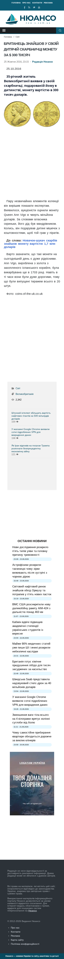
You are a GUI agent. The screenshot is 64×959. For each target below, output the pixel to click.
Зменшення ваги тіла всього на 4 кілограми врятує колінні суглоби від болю (31, 718)
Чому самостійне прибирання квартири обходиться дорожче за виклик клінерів (31, 736)
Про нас (26, 3)
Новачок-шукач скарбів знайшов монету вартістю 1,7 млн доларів (30, 244)
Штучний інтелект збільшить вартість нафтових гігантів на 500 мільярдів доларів (31, 416)
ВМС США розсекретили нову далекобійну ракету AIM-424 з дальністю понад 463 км (31, 608)
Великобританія (24, 394)
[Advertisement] (32, 163)
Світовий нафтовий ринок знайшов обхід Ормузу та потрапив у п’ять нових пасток (31, 590)
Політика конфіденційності (25, 944)
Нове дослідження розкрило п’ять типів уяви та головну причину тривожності (30, 551)
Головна (16, 3)
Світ (18, 37)
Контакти (37, 3)
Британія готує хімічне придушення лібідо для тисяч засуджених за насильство (31, 665)
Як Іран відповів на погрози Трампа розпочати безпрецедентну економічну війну (30, 448)
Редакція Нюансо (42, 61)
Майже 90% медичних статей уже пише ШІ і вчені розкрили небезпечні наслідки (31, 647)
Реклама (48, 3)
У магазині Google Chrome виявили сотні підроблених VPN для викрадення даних (30, 432)
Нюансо (32, 910)
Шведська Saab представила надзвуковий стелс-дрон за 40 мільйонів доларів (31, 683)
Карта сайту (17, 940)
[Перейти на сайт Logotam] (32, 814)
